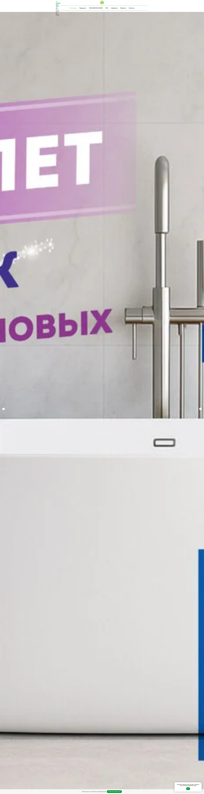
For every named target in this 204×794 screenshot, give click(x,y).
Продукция (82, 8)
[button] (114, 791)
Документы (114, 8)
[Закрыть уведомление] (200, 783)
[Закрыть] (201, 792)
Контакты (131, 8)
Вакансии (123, 8)
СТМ (106, 8)
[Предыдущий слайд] (3, 409)
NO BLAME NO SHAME (96, 8)
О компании (73, 8)
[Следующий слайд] (200, 409)
